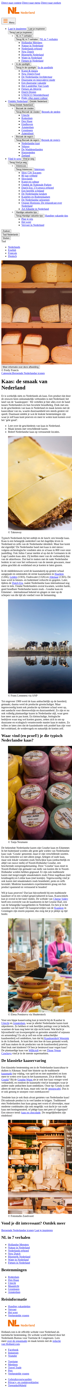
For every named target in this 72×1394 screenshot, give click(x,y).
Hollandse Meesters (31, 42)
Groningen (27, 130)
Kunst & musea (29, 70)
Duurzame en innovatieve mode (38, 79)
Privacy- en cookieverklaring (23, 1382)
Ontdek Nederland (18, 101)
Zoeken (6, 231)
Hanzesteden (28, 152)
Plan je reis (27, 219)
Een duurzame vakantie (33, 82)
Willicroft (34, 1050)
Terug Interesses (24, 169)
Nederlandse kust (30, 143)
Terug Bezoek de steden (28, 112)
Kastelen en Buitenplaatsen (35, 196)
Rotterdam (26, 118)
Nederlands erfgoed (31, 48)
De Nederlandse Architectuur (36, 76)
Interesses (21, 166)
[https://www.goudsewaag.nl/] (32, 1079)
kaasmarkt (6, 1073)
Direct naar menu (31, 2)
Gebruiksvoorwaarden (20, 1379)
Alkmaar (53, 577)
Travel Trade (14, 1367)
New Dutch (27, 51)
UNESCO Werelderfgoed (35, 95)
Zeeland (25, 155)
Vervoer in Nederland (32, 225)
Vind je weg (14, 158)
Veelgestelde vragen (18, 1315)
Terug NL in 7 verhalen (27, 39)
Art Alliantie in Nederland (35, 208)
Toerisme (13, 1361)
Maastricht (13, 1286)
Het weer (26, 222)
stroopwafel (54, 1088)
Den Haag (26, 121)
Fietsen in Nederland (32, 60)
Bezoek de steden (25, 108)
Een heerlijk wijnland (32, 190)
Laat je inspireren (17, 28)
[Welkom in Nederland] (21, 13)
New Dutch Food (30, 73)
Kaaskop (59, 907)
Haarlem (59, 574)
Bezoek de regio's (24, 136)
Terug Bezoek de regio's (27, 140)
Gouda (5, 1079)
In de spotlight (23, 64)
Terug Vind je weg (18, 162)
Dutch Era (17, 583)
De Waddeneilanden (32, 149)
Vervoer (12, 1309)
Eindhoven (27, 124)
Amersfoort (27, 133)
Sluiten (6, 238)
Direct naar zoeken (51, 2)
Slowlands (26, 178)
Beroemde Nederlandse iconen (23, 373)
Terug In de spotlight (26, 67)
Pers (10, 1370)
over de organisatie (17, 1341)
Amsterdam (27, 127)
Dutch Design (28, 92)
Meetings (13, 1364)
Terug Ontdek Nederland (21, 105)
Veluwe (25, 146)
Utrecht (25, 115)
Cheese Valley (60, 898)
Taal (3, 241)
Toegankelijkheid (17, 1385)
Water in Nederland (31, 57)
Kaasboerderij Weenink (56, 1038)
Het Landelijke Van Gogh (35, 86)
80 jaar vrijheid (29, 175)
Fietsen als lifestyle (31, 89)
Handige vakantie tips (26, 212)
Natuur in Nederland (32, 45)
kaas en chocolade (31, 1112)
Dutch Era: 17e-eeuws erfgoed (37, 187)
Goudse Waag (24, 1079)
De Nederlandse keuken (34, 193)
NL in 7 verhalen (24, 36)
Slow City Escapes (31, 172)
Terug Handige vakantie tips (29, 216)
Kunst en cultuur (30, 181)
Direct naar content (11, 2)
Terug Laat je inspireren (20, 32)
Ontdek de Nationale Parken (36, 184)
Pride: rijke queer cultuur (34, 98)
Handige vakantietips (19, 1306)
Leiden (13, 577)
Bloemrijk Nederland (32, 54)
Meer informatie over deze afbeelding (21, 367)
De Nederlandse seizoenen (35, 199)
